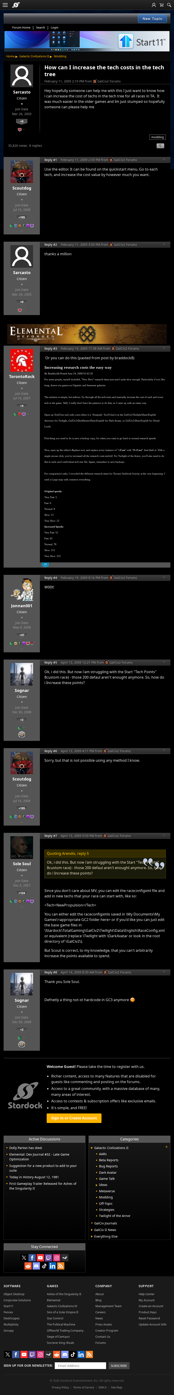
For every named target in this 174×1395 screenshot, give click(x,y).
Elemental (53, 1300)
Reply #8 (50, 972)
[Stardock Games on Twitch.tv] (48, 1258)
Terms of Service (83, 1387)
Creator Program (106, 1330)
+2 (21, 720)
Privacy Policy (60, 1387)
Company (103, 1286)
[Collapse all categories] (166, 1146)
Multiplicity (11, 1324)
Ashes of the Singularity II (64, 1294)
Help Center (147, 1294)
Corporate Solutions (17, 1300)
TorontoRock (22, 376)
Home (10, 56)
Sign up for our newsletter (28, 1365)
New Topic (152, 18)
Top (164, 159)
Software (12, 1286)
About (99, 1294)
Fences (8, 1312)
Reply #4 (50, 578)
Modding (60, 56)
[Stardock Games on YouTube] (40, 1258)
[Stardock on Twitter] (24, 1258)
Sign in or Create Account (74, 1118)
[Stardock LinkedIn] (52, 1266)
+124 (22, 893)
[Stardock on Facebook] (32, 1258)
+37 (21, 635)
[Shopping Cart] (161, 5)
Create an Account (151, 1306)
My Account (147, 1300)
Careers (100, 1312)
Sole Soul (22, 863)
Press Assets (103, 1324)
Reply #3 (50, 348)
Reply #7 (50, 836)
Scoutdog (21, 188)
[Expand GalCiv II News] (92, 1230)
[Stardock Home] (16, 5)
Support (146, 1286)
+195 (22, 217)
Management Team (108, 1306)
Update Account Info (153, 1324)
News (99, 1318)
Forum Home (21, 27)
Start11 (8, 1306)
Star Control (55, 1318)
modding (157, 137)
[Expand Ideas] (96, 1185)
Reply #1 (50, 160)
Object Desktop (14, 1294)
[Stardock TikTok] (44, 1266)
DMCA (103, 1387)
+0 (21, 121)
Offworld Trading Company (65, 1330)
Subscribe (119, 1366)
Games (52, 1286)
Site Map (116, 1387)
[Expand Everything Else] (92, 1236)
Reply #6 (50, 751)
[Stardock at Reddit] (28, 1266)
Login (54, 27)
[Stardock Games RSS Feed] (61, 1266)
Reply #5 (50, 662)
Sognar (22, 690)
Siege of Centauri (58, 1337)
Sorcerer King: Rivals (60, 1343)
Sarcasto (22, 92)
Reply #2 (50, 244)
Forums (100, 1343)
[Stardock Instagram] (57, 1258)
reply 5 (83, 853)
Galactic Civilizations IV (62, 1306)
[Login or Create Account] (153, 5)
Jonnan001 (21, 605)
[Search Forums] (169, 5)
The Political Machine (61, 1324)
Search (40, 27)
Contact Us (102, 1337)
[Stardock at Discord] (36, 1266)
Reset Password (149, 1318)
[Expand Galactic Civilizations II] (92, 1148)
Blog (98, 1300)
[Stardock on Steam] (65, 1258)
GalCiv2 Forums (109, 81)
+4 (21, 406)
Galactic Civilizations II (34, 56)
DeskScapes (11, 1318)
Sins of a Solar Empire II (62, 1312)
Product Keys (148, 1312)
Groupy (9, 1330)
